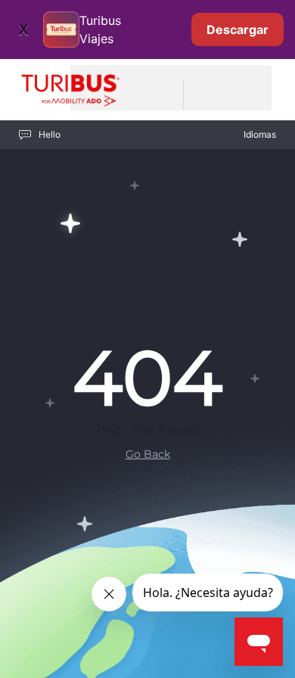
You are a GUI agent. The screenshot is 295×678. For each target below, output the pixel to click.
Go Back (148, 454)
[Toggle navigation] (204, 94)
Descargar (237, 29)
